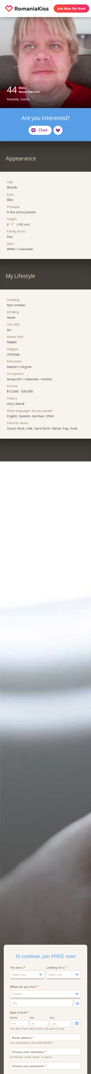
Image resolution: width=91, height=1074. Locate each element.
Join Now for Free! (71, 8)
